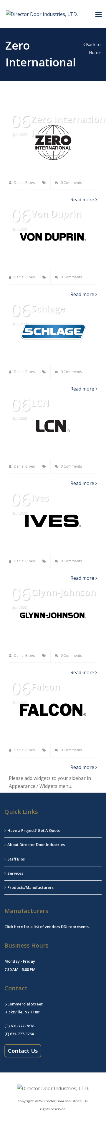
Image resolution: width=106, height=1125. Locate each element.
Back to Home (93, 48)
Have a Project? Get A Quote (33, 830)
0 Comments (71, 182)
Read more (82, 199)
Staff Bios (16, 859)
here (18, 926)
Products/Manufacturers (30, 887)
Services (15, 873)
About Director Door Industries (36, 844)
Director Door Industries (62, 1101)
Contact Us (23, 1050)
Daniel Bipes (24, 182)
